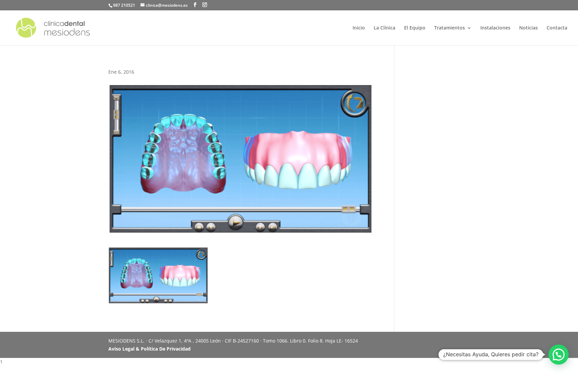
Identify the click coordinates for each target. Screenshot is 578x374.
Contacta (557, 28)
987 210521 (124, 5)
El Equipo (414, 28)
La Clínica (384, 28)
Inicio (359, 28)
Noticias (528, 28)
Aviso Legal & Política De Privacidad (149, 349)
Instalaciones (495, 28)
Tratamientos (449, 28)
